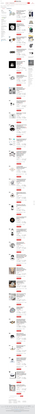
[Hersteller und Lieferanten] (17, 1)
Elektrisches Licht (30, 79)
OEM (2, 28)
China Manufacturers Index (16, 408)
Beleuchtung (2, 11)
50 (13, 397)
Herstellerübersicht (9, 8)
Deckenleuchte (29, 81)
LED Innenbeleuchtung (4, 12)
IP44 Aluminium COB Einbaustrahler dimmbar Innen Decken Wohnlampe (21, 218)
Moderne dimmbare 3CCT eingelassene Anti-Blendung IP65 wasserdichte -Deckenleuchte (21, 334)
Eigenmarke (3, 29)
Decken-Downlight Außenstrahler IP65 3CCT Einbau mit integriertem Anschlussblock (21, 167)
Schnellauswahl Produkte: (7, 4)
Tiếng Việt (19, 407)
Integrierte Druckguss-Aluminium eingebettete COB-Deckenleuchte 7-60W (21, 193)
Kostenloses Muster (30, 76)
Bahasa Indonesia (22, 407)
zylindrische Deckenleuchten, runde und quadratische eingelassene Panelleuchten (21, 282)
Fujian (2, 35)
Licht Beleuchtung (30, 74)
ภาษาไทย (14, 407)
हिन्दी (12, 407)
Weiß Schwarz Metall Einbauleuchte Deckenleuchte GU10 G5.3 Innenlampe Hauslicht (21, 50)
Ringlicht (29, 77)
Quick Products (11, 408)
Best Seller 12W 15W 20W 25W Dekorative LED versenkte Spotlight (31, 57)
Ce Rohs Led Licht (17, 4)
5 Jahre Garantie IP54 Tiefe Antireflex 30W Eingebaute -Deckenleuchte (20, 243)
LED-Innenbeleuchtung (13, 4)
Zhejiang (3, 33)
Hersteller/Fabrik (4, 20)
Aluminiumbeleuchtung (30, 78)
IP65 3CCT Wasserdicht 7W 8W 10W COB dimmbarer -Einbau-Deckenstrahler (21, 38)
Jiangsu (2, 34)
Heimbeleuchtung (30, 75)
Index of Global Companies (27, 408)
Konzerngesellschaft (4, 23)
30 (12, 397)
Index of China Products (21, 408)
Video (9, 10)
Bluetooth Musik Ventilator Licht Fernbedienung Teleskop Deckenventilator (20, 346)
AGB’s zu (20, 411)
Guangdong (3, 32)
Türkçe (16, 407)
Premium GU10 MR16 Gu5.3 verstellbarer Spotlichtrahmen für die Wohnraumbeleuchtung (21, 76)
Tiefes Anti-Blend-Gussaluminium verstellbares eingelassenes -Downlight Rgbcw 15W (21, 101)
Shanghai (3, 36)
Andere (2, 30)
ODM (2, 27)
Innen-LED (24, 4)
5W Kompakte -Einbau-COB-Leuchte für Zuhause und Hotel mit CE (21, 205)
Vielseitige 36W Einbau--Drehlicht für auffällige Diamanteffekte (20, 308)
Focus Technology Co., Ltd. (17, 409)
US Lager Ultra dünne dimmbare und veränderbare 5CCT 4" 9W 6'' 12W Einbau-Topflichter (21, 140)
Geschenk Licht (30, 82)
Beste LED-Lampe (20, 4)
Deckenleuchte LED (30, 80)
